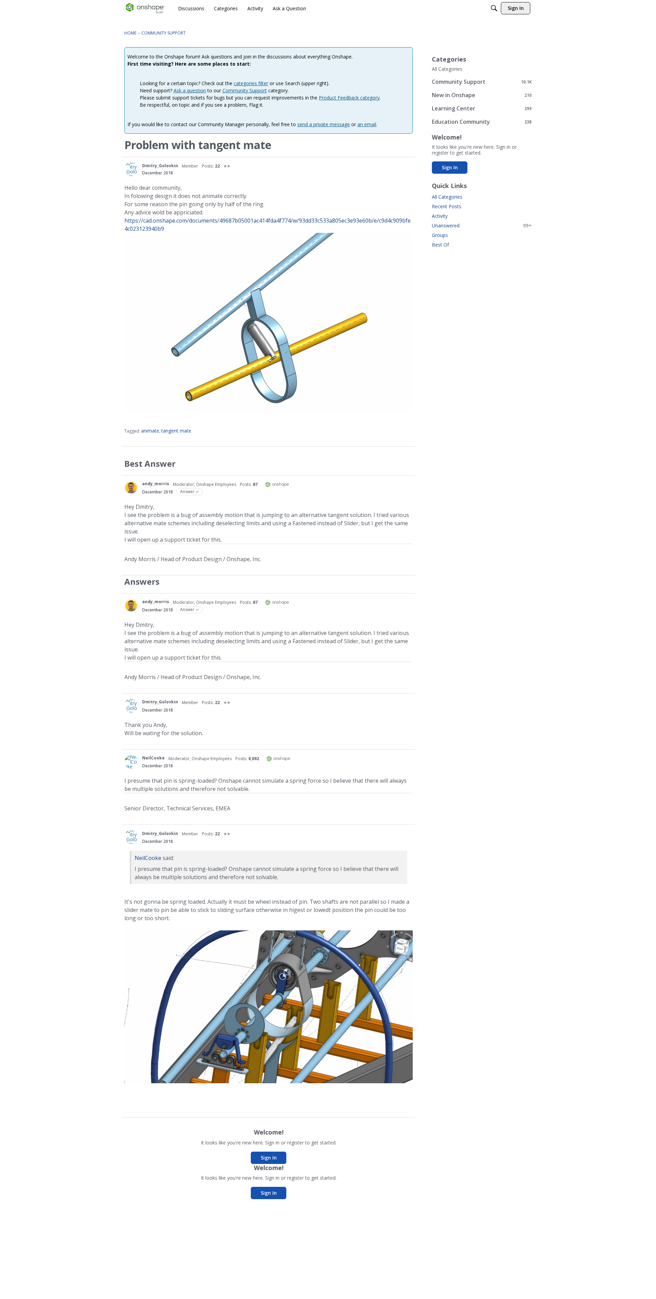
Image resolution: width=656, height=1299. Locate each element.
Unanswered (482, 225)
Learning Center (482, 108)
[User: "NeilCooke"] (131, 762)
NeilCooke (153, 758)
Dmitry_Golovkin (160, 166)
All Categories (447, 69)
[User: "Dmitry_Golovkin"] (131, 169)
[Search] (494, 8)
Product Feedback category (349, 97)
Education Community (482, 121)
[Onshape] (145, 8)
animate (150, 430)
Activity (440, 216)
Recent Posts (446, 206)
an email (366, 124)
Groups (440, 235)
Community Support (244, 90)
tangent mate (176, 430)
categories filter (251, 83)
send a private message (323, 124)
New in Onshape (482, 94)
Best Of (440, 244)
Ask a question (190, 90)
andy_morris (155, 484)
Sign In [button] (269, 1157)
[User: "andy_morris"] (131, 487)
